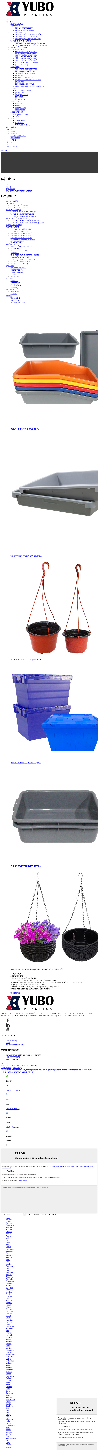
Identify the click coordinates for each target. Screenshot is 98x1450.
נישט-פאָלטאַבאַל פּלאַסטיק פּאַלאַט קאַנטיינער (32, 45)
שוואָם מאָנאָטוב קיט (22, 125)
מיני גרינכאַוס (20, 99)
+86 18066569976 (13, 1057)
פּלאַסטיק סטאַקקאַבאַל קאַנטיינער (28, 39)
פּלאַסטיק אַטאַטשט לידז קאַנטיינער (28, 34)
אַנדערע (13, 118)
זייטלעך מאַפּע (6, 1068)
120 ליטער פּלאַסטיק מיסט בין (26, 58)
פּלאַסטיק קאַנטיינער (18, 32)
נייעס (7, 144)
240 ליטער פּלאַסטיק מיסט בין (26, 60)
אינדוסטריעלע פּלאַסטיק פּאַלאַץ (13, 1070)
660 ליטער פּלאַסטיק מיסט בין (26, 52)
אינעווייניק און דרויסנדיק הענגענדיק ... (27, 659)
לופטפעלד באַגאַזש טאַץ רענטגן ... (25, 429)
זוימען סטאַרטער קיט (23, 90)
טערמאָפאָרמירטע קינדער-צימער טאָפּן (29, 86)
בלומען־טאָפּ (15, 67)
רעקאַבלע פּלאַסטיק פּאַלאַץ (11, 1072)
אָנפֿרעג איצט (6, 1063)
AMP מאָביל (17, 1068)
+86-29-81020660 (12, 1109)
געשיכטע (14, 133)
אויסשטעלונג (15, 138)
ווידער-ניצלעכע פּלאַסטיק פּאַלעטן (80, 1070)
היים (7, 19)
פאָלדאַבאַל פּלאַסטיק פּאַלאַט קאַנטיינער (30, 43)
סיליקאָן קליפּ (20, 110)
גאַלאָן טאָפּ (19, 75)
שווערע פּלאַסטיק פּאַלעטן (57, 1070)
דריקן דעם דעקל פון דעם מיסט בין (27, 62)
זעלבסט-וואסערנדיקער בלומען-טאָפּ (28, 80)
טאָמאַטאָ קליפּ (20, 108)
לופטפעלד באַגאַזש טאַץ (24, 28)
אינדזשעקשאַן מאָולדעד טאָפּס (26, 69)
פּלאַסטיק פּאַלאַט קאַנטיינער (21, 41)
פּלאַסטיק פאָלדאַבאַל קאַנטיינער (27, 37)
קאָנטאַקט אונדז (11, 146)
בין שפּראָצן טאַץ (21, 93)
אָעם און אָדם (11, 127)
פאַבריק (13, 140)
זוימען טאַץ (14, 88)
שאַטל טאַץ (19, 82)
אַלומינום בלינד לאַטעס (19, 47)
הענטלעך (18, 116)
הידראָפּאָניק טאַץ (21, 95)
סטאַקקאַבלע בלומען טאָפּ (24, 84)
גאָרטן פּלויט (19, 123)
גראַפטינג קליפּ (16, 101)
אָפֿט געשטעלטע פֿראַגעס (15, 1045)
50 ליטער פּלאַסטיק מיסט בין (25, 54)
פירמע (13, 131)
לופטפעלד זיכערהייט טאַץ (24, 30)
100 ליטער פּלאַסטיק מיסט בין (26, 56)
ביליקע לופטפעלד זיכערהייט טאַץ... (26, 866)
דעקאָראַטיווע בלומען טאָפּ (25, 71)
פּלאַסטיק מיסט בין (17, 49)
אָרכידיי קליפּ (20, 105)
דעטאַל (13, 993)
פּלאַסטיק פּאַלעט (17, 24)
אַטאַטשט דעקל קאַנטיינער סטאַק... (26, 762)
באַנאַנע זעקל (20, 120)
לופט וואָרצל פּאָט (21, 114)
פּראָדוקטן (9, 21)
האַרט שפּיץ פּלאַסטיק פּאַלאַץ (36, 1070)
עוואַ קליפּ (18, 103)
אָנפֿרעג (18, 993)
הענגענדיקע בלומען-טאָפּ (24, 77)
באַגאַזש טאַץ (15, 26)
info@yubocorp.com (13, 1059)
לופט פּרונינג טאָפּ (17, 112)
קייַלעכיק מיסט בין (21, 65)
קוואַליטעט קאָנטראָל (18, 136)
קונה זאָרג (9, 142)
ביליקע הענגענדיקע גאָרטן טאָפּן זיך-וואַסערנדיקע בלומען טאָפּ (37, 969)
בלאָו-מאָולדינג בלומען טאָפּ (25, 73)
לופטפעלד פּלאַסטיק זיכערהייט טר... (26, 556)
